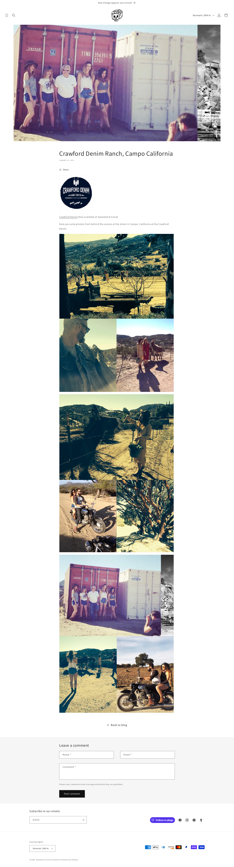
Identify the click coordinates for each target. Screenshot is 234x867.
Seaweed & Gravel (43, 860)
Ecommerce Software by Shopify (64, 860)
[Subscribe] (83, 820)
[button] (6, 15)
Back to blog (119, 725)
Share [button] (66, 169)
